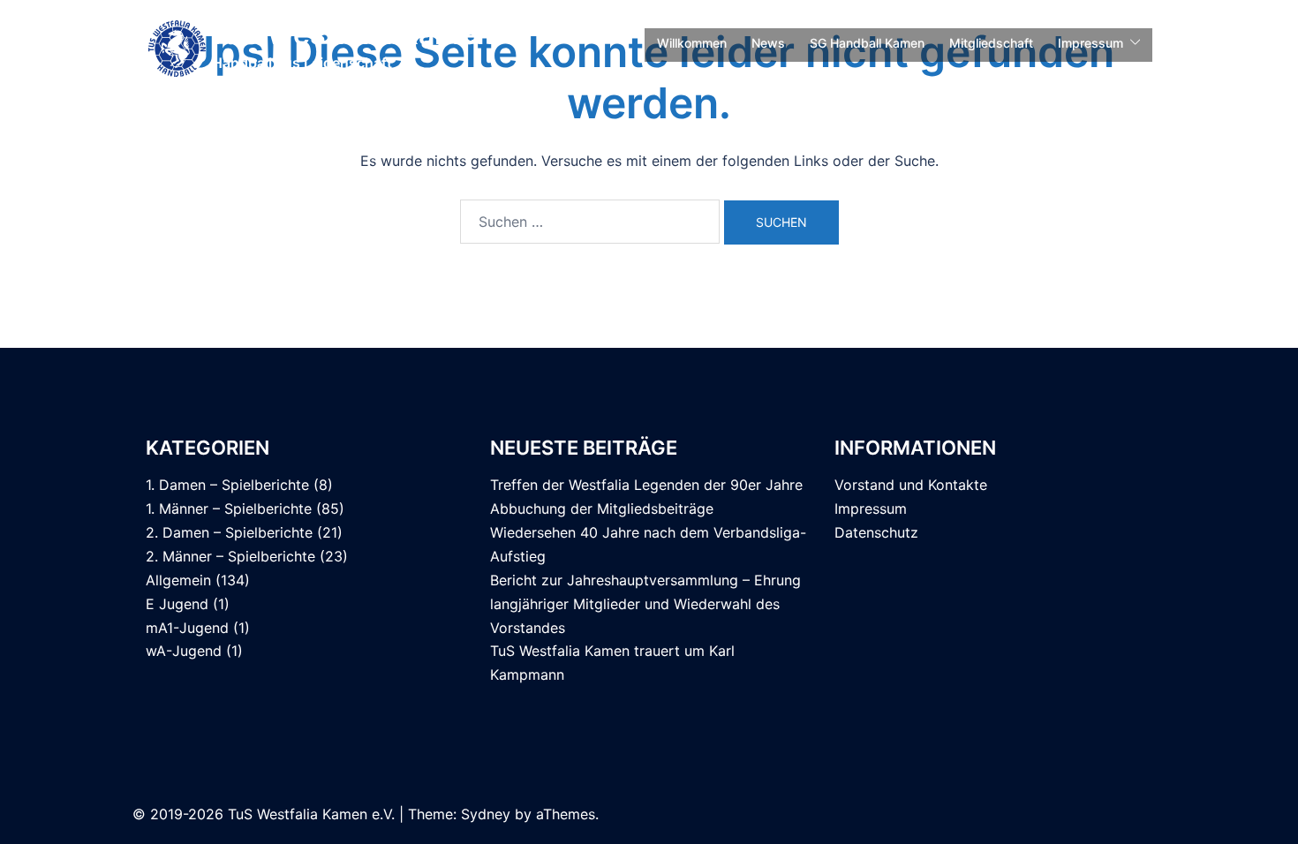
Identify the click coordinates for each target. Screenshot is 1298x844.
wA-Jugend (184, 650)
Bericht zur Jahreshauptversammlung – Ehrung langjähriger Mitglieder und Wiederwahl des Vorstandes (645, 604)
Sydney (485, 814)
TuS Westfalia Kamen (351, 34)
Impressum (1090, 42)
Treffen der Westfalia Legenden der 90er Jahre (646, 485)
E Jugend (177, 604)
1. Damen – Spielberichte (227, 485)
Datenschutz (876, 532)
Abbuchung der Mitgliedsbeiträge (601, 508)
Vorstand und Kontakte (910, 485)
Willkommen (692, 42)
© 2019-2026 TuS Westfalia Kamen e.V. (263, 814)
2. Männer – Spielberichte (230, 556)
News (768, 42)
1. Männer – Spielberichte (229, 508)
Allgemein (178, 580)
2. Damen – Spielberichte (229, 532)
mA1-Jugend (187, 628)
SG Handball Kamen (867, 42)
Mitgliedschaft (991, 42)
